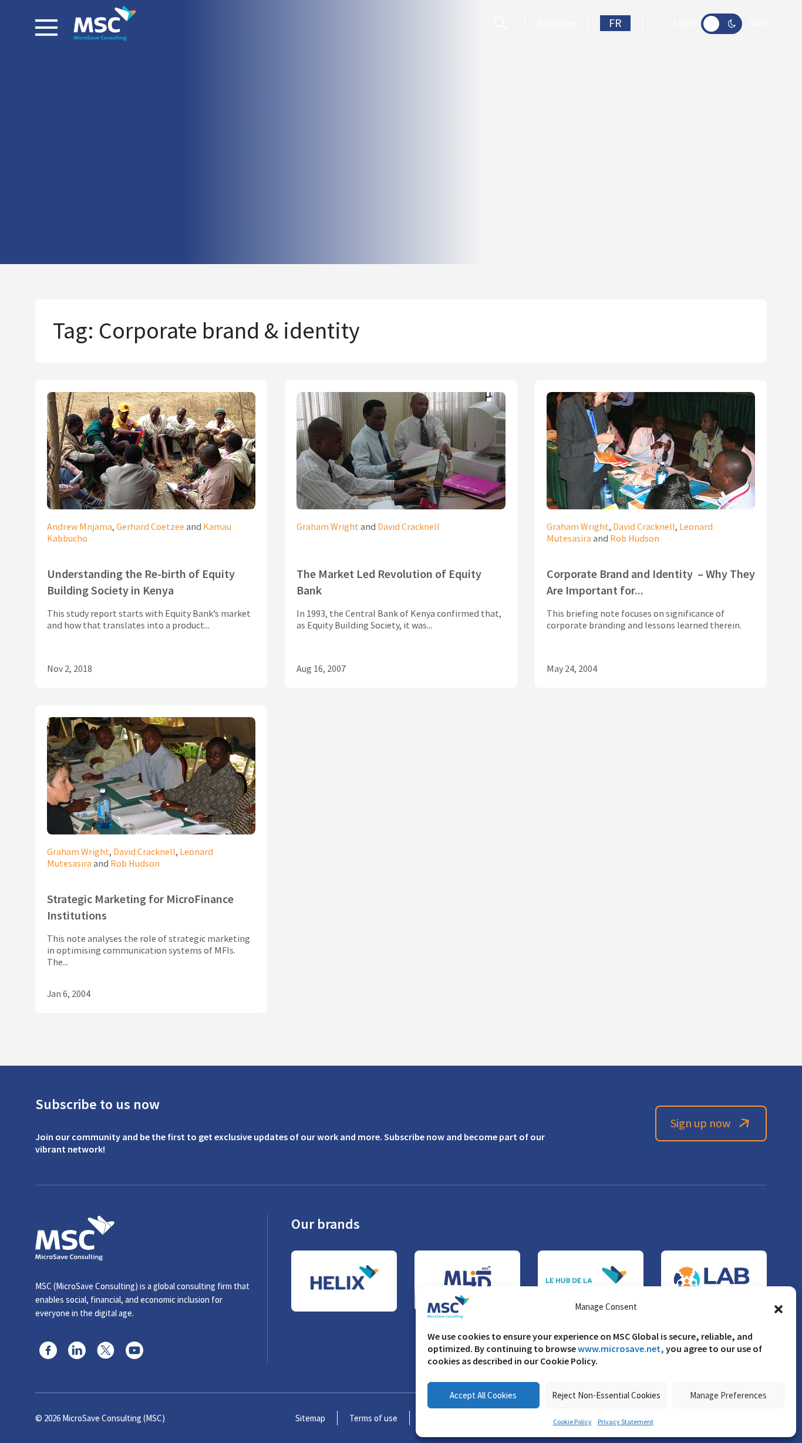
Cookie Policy (572, 1422)
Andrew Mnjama (79, 527)
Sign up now (700, 1123)
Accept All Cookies (483, 1395)
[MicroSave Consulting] (74, 1236)
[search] (503, 23)
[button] (778, 1307)
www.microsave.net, (621, 1349)
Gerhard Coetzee (150, 527)
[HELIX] (344, 1281)
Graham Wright (327, 527)
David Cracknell (409, 527)
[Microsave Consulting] (104, 23)
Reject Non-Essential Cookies (606, 1395)
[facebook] (48, 1350)
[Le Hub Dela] (590, 1281)
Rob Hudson (634, 539)
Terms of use (373, 1418)
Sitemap (310, 1418)
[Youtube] (134, 1350)
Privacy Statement (625, 1422)
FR (615, 23)
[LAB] (714, 1281)
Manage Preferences (728, 1395)
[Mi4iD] (467, 1281)
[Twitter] (106, 1350)
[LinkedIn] (77, 1350)
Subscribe (556, 23)
